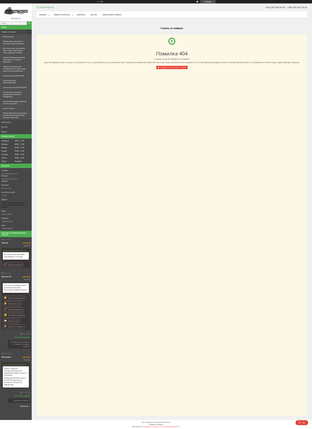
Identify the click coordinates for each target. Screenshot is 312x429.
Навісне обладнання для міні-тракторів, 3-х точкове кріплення (14, 59)
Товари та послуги (8, 32)
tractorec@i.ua (6, 214)
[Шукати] (29, 23)
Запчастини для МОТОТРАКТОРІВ (9, 81)
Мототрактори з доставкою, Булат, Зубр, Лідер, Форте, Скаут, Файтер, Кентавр (14, 50)
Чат (303, 423)
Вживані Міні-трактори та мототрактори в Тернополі (13, 42)
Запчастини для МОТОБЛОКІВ (14, 87)
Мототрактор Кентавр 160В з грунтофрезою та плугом (14, 256)
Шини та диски (9, 108)
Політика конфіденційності (170, 427)
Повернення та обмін (111, 15)
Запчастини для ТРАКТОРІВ (13, 76)
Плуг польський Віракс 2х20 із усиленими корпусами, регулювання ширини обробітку (15, 287)
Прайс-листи (6, 122)
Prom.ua (168, 422)
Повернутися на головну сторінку (173, 67)
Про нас (4, 127)
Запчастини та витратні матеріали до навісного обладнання (12, 94)
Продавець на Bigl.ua (156, 424)
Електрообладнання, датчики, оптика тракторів (15, 102)
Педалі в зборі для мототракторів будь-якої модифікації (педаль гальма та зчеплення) (15, 372)
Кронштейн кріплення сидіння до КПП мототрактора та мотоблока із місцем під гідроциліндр (15, 381)
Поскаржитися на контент (151, 427)
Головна (42, 15)
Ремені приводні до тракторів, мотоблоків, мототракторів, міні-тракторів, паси (15, 115)
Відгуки (4, 132)
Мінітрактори (8, 36)
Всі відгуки (24, 406)
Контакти (81, 15)
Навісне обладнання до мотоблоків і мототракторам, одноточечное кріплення (14, 68)
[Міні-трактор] (16, 11)
